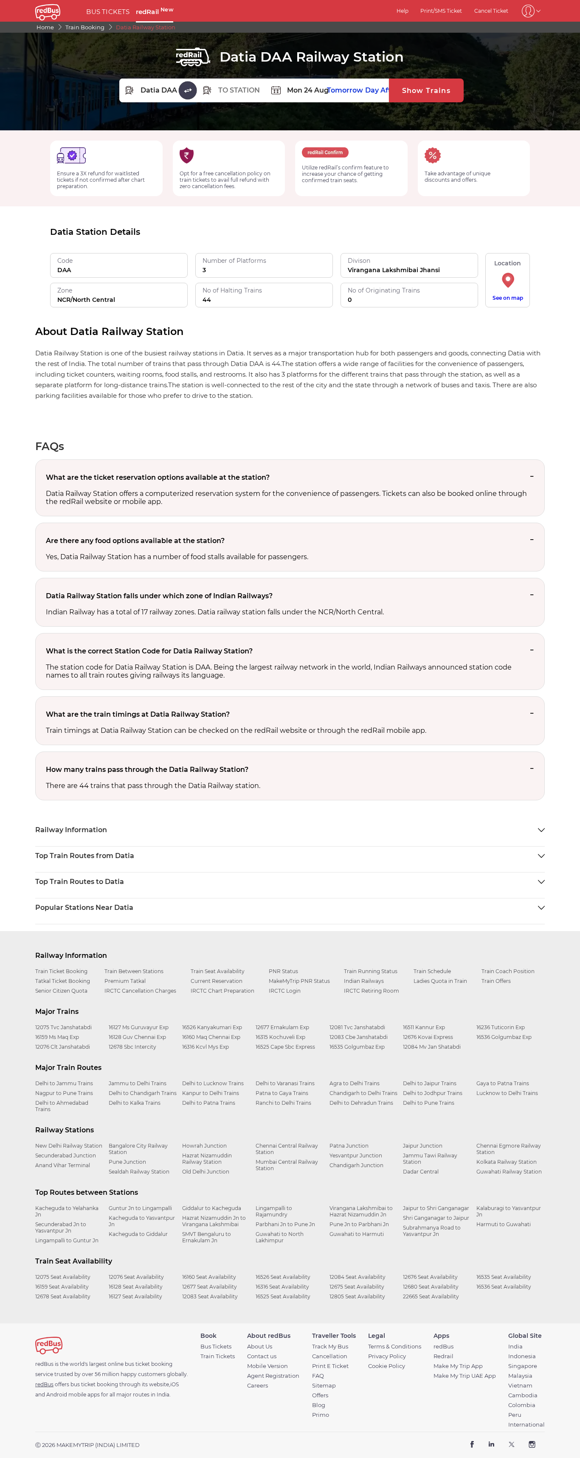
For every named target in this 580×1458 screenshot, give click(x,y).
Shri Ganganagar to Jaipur (436, 1218)
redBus (443, 1346)
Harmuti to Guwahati (503, 1224)
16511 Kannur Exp (424, 1027)
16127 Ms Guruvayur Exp (139, 1027)
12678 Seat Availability (62, 1296)
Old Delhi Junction (205, 1171)
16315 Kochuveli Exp (280, 1037)
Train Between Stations (133, 971)
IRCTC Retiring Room (371, 991)
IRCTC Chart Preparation (222, 991)
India (515, 1346)
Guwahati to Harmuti (356, 1234)
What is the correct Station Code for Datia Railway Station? (149, 651)
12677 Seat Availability (209, 1286)
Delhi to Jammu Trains (64, 1083)
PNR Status (283, 971)
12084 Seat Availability (357, 1277)
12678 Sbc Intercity (132, 1047)
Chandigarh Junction (356, 1165)
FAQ (318, 1376)
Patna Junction (349, 1146)
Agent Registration (273, 1376)
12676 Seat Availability (430, 1277)
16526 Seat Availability (283, 1277)
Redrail (443, 1356)
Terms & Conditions (394, 1346)
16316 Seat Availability (282, 1286)
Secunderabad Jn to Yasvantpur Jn (60, 1227)
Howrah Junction (204, 1146)
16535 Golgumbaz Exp (357, 1047)
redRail (154, 12)
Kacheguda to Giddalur (138, 1234)
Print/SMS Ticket (441, 11)
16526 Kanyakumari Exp (212, 1027)
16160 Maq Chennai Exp (211, 1037)
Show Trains (426, 91)
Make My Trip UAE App (465, 1376)
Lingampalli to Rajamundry (274, 1211)
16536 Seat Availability (503, 1286)
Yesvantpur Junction (355, 1155)
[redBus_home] (57, 11)
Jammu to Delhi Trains (137, 1083)
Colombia (521, 1405)
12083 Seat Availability (210, 1296)
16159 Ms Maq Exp (57, 1037)
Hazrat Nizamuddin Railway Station (207, 1158)
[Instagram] (532, 1445)
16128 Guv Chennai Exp (137, 1037)
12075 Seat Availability (62, 1277)
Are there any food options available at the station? (135, 541)
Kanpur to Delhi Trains (210, 1093)
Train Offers (496, 981)
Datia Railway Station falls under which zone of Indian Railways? (159, 596)
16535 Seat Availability (503, 1277)
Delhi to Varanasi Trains (285, 1083)
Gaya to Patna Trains (502, 1083)
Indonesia (522, 1356)
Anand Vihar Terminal (62, 1165)
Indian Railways (364, 981)
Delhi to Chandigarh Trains (143, 1093)
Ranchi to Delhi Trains (283, 1103)
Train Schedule (432, 971)
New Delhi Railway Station (68, 1146)
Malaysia (520, 1376)
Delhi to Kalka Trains (134, 1103)
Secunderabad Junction (65, 1155)
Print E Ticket (330, 1366)
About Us (259, 1346)
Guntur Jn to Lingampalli (140, 1208)
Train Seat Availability (218, 971)
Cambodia (523, 1395)
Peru (514, 1415)
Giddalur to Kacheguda (211, 1208)
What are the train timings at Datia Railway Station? (138, 714)
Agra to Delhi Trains (354, 1083)
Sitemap (324, 1385)
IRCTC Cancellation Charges (140, 991)
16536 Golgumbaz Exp (504, 1037)
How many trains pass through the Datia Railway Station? (147, 770)
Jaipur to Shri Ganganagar (436, 1208)
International (526, 1424)
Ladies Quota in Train (440, 981)
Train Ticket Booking (61, 971)
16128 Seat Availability (136, 1286)
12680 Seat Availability (431, 1286)
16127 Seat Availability (135, 1296)
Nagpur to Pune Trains (64, 1093)
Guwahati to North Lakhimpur (280, 1237)
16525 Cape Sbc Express (285, 1047)
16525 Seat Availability (283, 1296)
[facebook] (472, 1445)
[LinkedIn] (491, 1445)
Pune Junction (127, 1162)
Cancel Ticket (491, 11)
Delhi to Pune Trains (428, 1103)
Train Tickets (217, 1356)
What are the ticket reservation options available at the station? (158, 477)
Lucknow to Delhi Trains (507, 1093)
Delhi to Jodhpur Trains (432, 1093)
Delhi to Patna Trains (208, 1103)
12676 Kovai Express (428, 1037)
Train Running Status (370, 971)
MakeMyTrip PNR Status (299, 981)
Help (402, 11)
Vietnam (520, 1385)
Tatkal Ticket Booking (62, 981)
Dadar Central (421, 1171)
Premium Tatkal (125, 981)
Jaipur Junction (422, 1146)
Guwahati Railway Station (509, 1171)
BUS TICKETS (108, 12)
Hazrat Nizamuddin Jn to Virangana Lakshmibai (214, 1221)
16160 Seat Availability (209, 1277)
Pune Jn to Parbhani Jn (359, 1224)
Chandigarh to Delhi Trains (363, 1093)
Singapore (522, 1366)
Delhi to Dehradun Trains (361, 1103)
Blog (318, 1405)
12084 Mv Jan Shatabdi (432, 1047)
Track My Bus (330, 1346)
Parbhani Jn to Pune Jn (285, 1224)
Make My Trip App (458, 1366)
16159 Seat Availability (62, 1286)
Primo (320, 1415)
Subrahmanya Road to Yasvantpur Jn (432, 1230)
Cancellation (329, 1356)
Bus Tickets (215, 1346)
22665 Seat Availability (431, 1296)
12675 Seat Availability (356, 1286)
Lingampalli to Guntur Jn (67, 1240)
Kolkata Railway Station (506, 1162)
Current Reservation (216, 981)
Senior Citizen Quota (61, 991)
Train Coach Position (508, 971)
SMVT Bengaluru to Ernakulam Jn (206, 1237)
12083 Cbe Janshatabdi (358, 1037)
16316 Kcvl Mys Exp (205, 1047)
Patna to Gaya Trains (282, 1093)
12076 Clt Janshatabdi (62, 1047)
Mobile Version (267, 1366)
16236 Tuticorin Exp (500, 1027)
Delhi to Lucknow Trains (213, 1083)
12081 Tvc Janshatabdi (357, 1027)
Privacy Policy (387, 1356)
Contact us (261, 1356)
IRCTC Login (285, 991)
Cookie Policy (386, 1366)
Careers (257, 1385)
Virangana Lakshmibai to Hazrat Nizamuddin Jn (361, 1211)
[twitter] (511, 1445)
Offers (320, 1395)
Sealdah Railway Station (139, 1171)
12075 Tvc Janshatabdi (63, 1027)
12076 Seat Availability (136, 1277)
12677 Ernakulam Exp (282, 1027)
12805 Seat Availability (357, 1296)
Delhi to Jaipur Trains (429, 1083)
